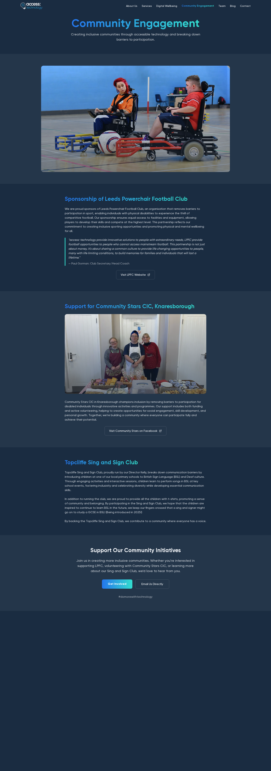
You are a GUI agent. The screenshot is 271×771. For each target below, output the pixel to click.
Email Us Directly (152, 584)
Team (222, 5)
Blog (233, 5)
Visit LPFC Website (133, 274)
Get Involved (117, 584)
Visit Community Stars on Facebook (133, 431)
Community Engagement (198, 5)
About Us (131, 5)
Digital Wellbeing (166, 5)
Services (147, 5)
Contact (245, 5)
